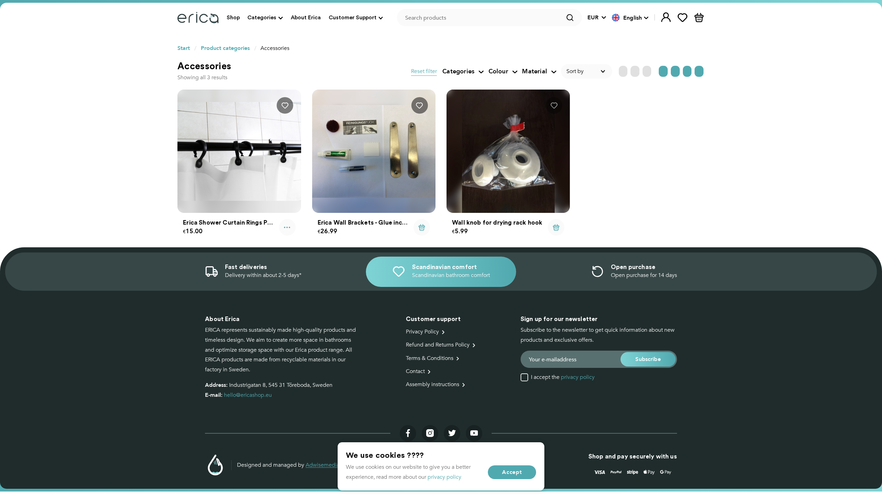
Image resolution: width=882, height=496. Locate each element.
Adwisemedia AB (327, 465)
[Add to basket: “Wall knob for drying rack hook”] (556, 227)
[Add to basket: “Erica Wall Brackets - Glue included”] (421, 227)
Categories (261, 17)
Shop (233, 17)
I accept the (563, 377)
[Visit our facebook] (408, 433)
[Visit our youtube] (474, 433)
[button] (630, 18)
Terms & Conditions (429, 358)
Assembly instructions (432, 384)
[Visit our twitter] (452, 433)
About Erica (306, 17)
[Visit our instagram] (430, 433)
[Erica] (197, 17)
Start (183, 48)
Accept (512, 472)
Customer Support (353, 17)
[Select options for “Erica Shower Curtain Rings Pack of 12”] (287, 227)
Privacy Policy (422, 331)
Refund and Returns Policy (438, 344)
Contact (415, 371)
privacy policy (578, 377)
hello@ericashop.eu (248, 395)
